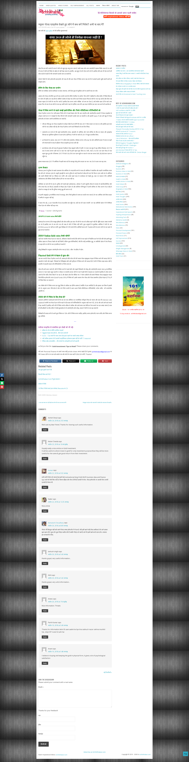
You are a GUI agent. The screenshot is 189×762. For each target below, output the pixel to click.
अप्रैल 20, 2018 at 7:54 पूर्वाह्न (57, 602)
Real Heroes (120, 236)
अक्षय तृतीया (49, 31)
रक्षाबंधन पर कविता (120, 68)
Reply (45, 430)
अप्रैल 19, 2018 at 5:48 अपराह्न (58, 651)
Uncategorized (120, 246)
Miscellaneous (120, 222)
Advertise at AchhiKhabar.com (95, 752)
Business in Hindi (121, 174)
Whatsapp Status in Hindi (124, 251)
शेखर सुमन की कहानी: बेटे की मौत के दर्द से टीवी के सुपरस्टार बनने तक (133, 89)
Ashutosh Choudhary (56, 523)
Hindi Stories (120, 204)
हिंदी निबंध (118, 192)
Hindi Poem (119, 256)
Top (185, 754)
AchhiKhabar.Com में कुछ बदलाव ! (49, 379)
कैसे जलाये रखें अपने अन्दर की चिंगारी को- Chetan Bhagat (131, 152)
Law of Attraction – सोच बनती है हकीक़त (127, 138)
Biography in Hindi (121, 189)
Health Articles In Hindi (123, 181)
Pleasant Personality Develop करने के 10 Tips (130, 129)
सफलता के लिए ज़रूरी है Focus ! (124, 134)
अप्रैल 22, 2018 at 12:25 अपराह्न (58, 502)
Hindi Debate (120, 184)
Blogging (119, 166)
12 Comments (71, 27)
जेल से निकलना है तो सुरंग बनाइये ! (124, 115)
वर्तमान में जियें (42, 384)
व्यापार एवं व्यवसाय (120, 176)
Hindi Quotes (120, 194)
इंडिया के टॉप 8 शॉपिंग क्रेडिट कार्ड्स (52, 330)
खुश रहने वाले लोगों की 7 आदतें (123, 113)
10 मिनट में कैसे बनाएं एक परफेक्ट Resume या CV (53, 388)
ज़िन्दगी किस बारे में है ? (44, 374)
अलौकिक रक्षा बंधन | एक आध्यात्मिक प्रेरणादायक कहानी (130, 71)
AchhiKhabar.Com (61, 755)
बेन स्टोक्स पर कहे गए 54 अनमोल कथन (126, 86)
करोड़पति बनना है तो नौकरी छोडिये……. (125, 124)
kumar (50, 470)
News (118, 228)
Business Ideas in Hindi (123, 171)
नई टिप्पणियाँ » (108, 672)
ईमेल (39, 725)
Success (118, 241)
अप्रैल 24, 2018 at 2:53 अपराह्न (58, 421)
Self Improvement (121, 238)
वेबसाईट (40, 734)
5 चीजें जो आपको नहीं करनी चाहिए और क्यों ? (127, 108)
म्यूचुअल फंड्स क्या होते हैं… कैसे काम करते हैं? (55, 333)
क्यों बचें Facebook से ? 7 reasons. (126, 131)
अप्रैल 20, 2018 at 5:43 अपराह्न (58, 554)
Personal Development (123, 230)
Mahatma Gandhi (121, 220)
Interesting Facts (121, 217)
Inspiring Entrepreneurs (123, 215)
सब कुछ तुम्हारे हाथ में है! (45, 369)
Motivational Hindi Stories (124, 207)
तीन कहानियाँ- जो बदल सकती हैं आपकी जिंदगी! (127, 106)
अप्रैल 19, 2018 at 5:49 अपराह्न (58, 625)
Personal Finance (51, 395)
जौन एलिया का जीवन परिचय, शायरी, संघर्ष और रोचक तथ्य (130, 78)
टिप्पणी (41, 687)
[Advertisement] (133, 40)
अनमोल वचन (119, 199)
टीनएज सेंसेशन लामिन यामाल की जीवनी (125, 91)
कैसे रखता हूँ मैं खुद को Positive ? (124, 148)
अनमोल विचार (119, 202)
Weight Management (122, 248)
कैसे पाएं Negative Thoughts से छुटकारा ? (127, 143)
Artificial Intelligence (122, 164)
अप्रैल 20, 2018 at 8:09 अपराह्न (58, 525)
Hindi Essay (119, 187)
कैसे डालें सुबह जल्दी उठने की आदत (124, 127)
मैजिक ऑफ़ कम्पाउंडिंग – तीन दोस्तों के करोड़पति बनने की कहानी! (60, 341)
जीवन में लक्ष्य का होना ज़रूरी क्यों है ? (125, 141)
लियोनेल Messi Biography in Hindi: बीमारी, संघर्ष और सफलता (132, 84)
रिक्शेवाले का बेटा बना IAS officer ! (125, 136)
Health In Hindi (120, 179)
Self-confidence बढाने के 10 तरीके (125, 110)
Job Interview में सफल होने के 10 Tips (126, 150)
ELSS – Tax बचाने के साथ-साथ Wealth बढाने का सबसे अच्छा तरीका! (62, 336)
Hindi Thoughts (121, 197)
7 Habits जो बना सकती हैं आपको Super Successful (130, 120)
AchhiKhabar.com (145, 754)
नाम (39, 715)
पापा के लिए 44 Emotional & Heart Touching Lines (131, 94)
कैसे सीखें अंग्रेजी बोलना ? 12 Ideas (125, 122)
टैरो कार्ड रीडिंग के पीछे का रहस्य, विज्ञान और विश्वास (129, 81)
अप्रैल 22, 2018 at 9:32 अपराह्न (58, 473)
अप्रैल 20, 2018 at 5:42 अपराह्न (58, 578)
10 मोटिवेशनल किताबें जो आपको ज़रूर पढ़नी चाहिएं (117, 12)
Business (119, 169)
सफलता (118, 243)
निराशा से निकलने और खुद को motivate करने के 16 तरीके (131, 117)
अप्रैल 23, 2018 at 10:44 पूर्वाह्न (58, 444)
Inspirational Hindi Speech (124, 212)
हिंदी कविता (118, 254)
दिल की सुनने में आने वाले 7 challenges (126, 145)
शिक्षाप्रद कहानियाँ (120, 209)
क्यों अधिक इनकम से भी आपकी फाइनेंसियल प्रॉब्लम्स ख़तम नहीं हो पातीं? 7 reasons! (66, 338)
